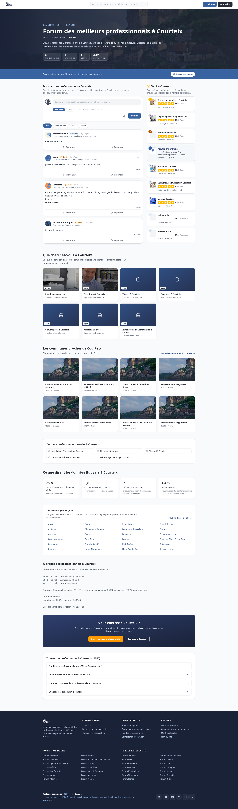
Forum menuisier (89, 767)
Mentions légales (169, 733)
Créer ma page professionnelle (105, 639)
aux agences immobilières (71, 136)
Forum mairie (87, 779)
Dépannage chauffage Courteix (114, 457)
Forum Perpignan (168, 767)
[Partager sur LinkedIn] (172, 797)
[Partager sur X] (159, 797)
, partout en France (89, 136)
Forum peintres (88, 755)
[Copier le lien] (192, 797)
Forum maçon (87, 763)
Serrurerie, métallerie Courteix (66, 457)
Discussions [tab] (60, 125)
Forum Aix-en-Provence (170, 755)
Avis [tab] (73, 125)
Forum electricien (51, 759)
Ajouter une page (130, 725)
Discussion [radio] (59, 109)
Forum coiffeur (50, 767)
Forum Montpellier (130, 771)
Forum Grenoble (167, 775)
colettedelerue (60, 133)
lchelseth (58, 184)
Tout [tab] (47, 125)
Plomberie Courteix (109, 451)
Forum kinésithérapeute (92, 771)
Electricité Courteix (157, 451)
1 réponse (136, 169)
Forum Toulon (166, 759)
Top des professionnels (132, 733)
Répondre (118, 147)
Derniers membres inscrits (94, 729)
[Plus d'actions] (138, 134)
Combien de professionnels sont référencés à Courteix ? (75, 666)
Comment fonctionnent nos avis (175, 729)
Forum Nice (127, 759)
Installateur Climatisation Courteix (67, 451)
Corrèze (63, 37)
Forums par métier (54, 750)
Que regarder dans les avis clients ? (65, 691)
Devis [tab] (83, 125)
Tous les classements (179, 517)
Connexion (225, 4)
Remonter (70, 147)
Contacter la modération (93, 733)
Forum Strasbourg (130, 775)
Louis (55, 157)
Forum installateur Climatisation (96, 759)
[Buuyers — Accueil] (9, 4)
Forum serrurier (88, 775)
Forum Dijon (165, 779)
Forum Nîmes (128, 779)
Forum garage (49, 775)
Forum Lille (165, 763)
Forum (45, 37)
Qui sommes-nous (169, 725)
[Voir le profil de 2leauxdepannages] (48, 224)
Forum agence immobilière (55, 763)
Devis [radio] (70, 109)
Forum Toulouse (129, 755)
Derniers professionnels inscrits (136, 729)
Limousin (54, 37)
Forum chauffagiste (52, 771)
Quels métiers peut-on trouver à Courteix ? (69, 674)
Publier (134, 115)
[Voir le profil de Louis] (48, 158)
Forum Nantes (128, 767)
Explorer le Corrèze (137, 639)
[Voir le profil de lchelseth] (48, 186)
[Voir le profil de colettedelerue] (48, 135)
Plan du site (166, 736)
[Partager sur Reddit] (179, 797)
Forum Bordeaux (129, 763)
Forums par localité (134, 750)
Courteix (72, 37)
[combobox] (119, 4)
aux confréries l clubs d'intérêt (70, 159)
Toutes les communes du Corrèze (176, 353)
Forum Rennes (166, 771)
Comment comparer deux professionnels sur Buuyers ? (75, 683)
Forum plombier (50, 755)
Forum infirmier (50, 779)
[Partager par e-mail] (185, 797)
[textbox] (97, 102)
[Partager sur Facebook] (166, 797)
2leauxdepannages (63, 222)
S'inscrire (86, 725)
